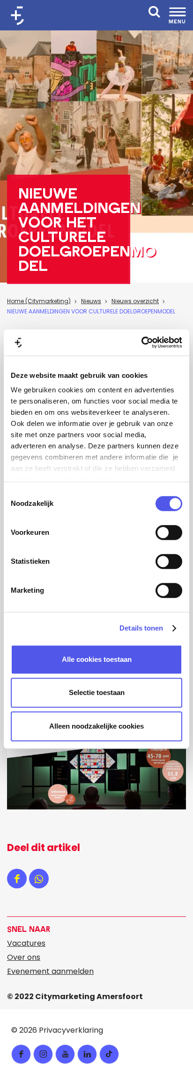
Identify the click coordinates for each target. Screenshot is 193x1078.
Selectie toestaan (97, 692)
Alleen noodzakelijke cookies (96, 726)
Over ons (23, 957)
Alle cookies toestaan (97, 659)
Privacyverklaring (71, 1030)
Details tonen (141, 628)
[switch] (169, 532)
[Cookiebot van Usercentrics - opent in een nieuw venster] (141, 342)
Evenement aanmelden (50, 971)
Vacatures (26, 943)
